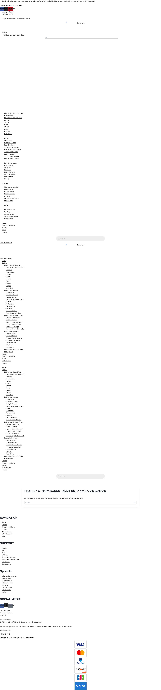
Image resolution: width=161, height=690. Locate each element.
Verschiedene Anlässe (13, 313)
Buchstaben (10, 272)
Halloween (10, 304)
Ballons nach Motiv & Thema (13, 315)
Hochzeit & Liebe (12, 295)
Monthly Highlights (8, 356)
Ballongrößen (8, 352)
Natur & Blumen (11, 320)
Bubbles (9, 270)
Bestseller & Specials (11, 331)
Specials (5, 183)
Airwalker (9, 288)
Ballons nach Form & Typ (12, 265)
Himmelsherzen (11, 336)
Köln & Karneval (11, 311)
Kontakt (4, 363)
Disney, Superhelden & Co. (15, 329)
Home (4, 261)
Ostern (8, 302)
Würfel (8, 283)
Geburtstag (10, 292)
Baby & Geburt (11, 297)
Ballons (4, 263)
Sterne (8, 279)
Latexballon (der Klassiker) (15, 267)
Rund (8, 281)
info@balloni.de (5, 630)
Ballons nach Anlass (11, 290)
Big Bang (9, 345)
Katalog (4, 358)
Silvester (9, 308)
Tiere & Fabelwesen (13, 317)
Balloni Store (6, 361)
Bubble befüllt (11, 333)
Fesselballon (10, 347)
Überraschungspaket (13, 340)
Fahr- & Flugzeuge (12, 327)
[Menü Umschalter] (1, 30)
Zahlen (8, 274)
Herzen (8, 277)
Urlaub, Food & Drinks (13, 324)
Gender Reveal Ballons (14, 338)
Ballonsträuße (11, 342)
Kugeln (8, 286)
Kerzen (4, 354)
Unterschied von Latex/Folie (13, 349)
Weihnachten (10, 306)
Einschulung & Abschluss (14, 299)
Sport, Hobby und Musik (14, 322)
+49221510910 (5, 634)
